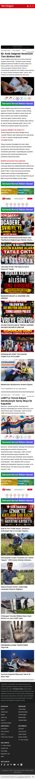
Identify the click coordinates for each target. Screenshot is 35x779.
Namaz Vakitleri (22, 737)
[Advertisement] (17, 26)
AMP (2, 756)
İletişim (3, 714)
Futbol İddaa (21, 709)
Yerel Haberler (16, 50)
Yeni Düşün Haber (5, 50)
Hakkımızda (4, 712)
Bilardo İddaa (22, 717)
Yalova (24, 50)
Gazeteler (21, 728)
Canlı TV (3, 734)
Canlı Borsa (4, 728)
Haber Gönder (22, 734)
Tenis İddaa (4, 751)
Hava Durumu (22, 731)
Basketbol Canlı (5, 753)
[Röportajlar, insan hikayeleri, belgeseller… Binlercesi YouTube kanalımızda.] (17, 200)
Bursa (23, 395)
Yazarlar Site (4, 748)
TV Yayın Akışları (23, 739)
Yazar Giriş (4, 717)
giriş (17, 388)
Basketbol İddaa (22, 712)
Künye (2, 709)
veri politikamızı (19, 777)
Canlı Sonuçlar (5, 731)
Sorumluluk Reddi (6, 723)
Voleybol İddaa (22, 720)
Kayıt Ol (3, 720)
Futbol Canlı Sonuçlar (7, 737)
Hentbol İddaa (22, 714)
